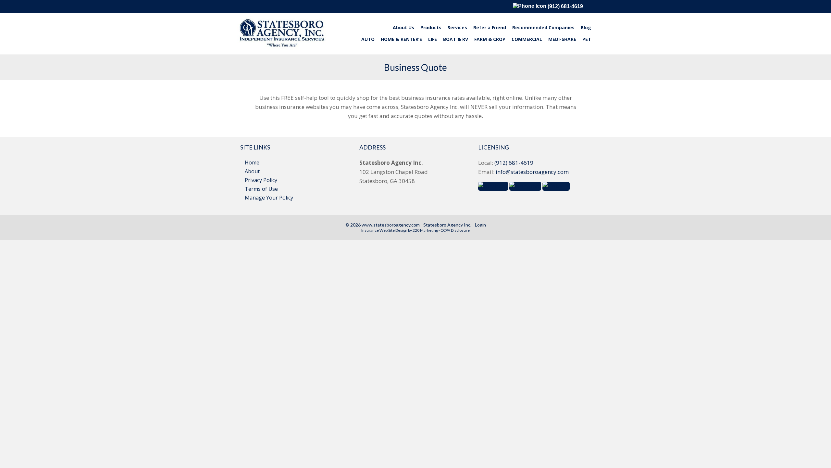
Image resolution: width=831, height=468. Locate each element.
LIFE (432, 39)
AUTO (368, 39)
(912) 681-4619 (564, 6)
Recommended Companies (543, 27)
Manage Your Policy (269, 197)
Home (252, 162)
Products (430, 27)
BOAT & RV (455, 39)
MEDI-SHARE (562, 39)
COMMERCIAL (527, 39)
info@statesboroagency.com (532, 172)
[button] (493, 185)
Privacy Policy (261, 180)
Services (457, 27)
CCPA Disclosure (455, 230)
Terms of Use (261, 188)
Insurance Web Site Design (384, 230)
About (252, 171)
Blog (586, 27)
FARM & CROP (489, 39)
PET (586, 39)
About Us (403, 27)
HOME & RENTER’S (401, 39)
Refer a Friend (489, 27)
